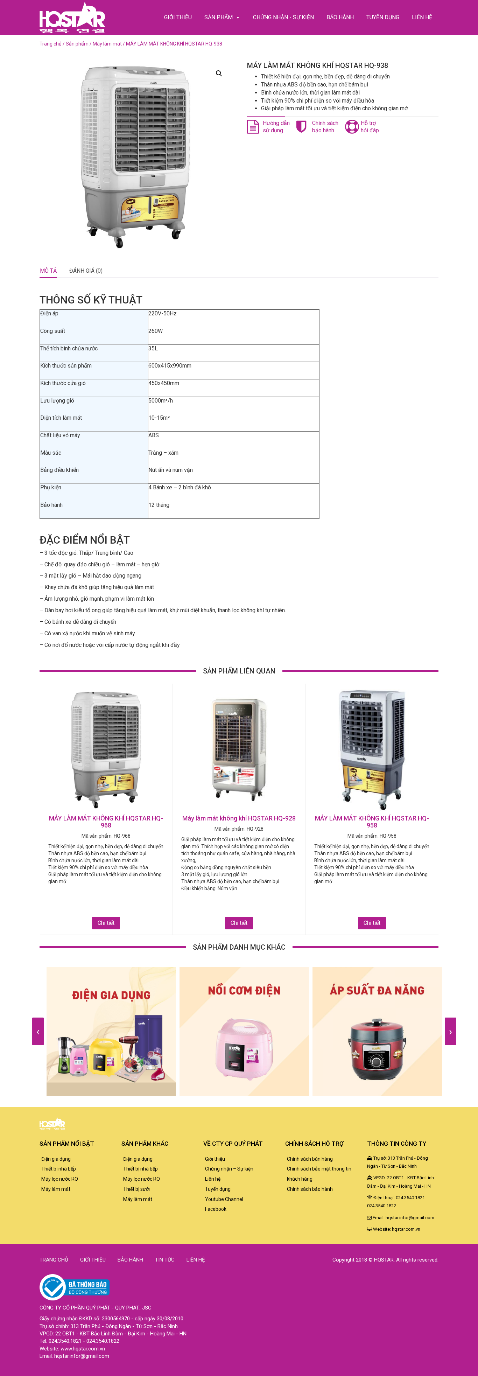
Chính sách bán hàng (310, 1159)
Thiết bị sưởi (136, 1189)
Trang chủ (51, 44)
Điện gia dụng (56, 1159)
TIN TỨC (165, 1260)
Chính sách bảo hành (310, 1189)
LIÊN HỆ (422, 17)
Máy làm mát (107, 44)
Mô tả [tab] (48, 270)
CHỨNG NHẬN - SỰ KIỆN (283, 17)
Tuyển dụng (218, 1189)
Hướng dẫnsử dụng (276, 127)
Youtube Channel (224, 1199)
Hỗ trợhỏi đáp (370, 127)
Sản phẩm (77, 44)
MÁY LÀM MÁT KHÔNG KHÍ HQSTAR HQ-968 (106, 822)
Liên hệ (212, 1179)
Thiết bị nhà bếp (58, 1169)
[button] (219, 73)
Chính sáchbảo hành (325, 127)
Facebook (215, 1209)
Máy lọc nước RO (59, 1179)
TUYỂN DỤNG (382, 17)
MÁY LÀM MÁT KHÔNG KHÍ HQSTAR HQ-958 (372, 822)
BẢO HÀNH (340, 17)
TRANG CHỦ (54, 1260)
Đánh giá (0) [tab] (86, 270)
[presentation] (38, 1031)
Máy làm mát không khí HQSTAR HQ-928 (239, 818)
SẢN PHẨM (218, 17)
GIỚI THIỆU (178, 17)
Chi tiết (106, 923)
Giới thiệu (215, 1159)
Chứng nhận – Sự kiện (229, 1169)
